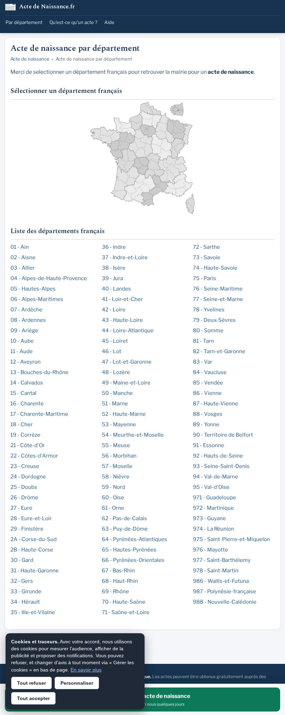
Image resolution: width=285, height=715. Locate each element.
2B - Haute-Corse (31, 550)
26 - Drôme (24, 497)
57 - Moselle (117, 466)
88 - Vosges (207, 414)
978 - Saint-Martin (215, 570)
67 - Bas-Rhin (118, 570)
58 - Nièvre (115, 477)
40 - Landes (116, 289)
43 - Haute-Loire (122, 320)
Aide (109, 22)
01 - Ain (19, 247)
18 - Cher (21, 424)
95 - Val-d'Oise (211, 487)
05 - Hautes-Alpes (33, 289)
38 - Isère (113, 268)
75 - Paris (204, 278)
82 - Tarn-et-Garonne (219, 351)
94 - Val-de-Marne (215, 477)
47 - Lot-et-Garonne (127, 362)
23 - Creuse (24, 466)
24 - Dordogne (28, 477)
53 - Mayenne (119, 424)
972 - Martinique (213, 508)
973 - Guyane (209, 518)
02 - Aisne (22, 257)
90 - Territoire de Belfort (223, 435)
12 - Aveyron (25, 362)
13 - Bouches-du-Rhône (39, 372)
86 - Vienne (207, 393)
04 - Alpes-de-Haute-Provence (48, 278)
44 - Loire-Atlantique (128, 330)
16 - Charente (27, 403)
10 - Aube (22, 341)
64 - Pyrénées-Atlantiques (134, 539)
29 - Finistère (26, 529)
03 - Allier (22, 268)
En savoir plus (86, 670)
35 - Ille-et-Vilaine (32, 612)
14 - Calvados (26, 383)
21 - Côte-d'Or (27, 445)
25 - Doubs (23, 487)
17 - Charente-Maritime (39, 414)
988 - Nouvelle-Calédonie (224, 602)
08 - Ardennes (28, 320)
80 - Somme (208, 330)
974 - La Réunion (213, 529)
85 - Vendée (208, 383)
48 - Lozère (116, 372)
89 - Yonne (206, 424)
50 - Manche (117, 393)
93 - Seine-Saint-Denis (221, 466)
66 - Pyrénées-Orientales (133, 560)
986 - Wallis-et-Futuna (221, 581)
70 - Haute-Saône (123, 602)
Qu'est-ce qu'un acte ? (73, 22)
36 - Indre (114, 247)
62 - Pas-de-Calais (124, 518)
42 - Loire (113, 310)
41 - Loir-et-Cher (122, 299)
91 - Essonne (208, 445)
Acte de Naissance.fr (47, 7)
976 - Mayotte (210, 550)
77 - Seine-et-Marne (218, 299)
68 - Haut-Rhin (120, 581)
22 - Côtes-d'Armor (34, 456)
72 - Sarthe (206, 247)
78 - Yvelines (209, 310)
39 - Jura (112, 278)
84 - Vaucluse (210, 372)
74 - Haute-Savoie (215, 268)
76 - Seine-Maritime (218, 289)
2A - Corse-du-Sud (33, 539)
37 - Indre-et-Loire (125, 257)
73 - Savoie (206, 257)
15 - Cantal (23, 393)
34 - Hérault (25, 602)
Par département (24, 22)
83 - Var (202, 362)
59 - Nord (113, 487)
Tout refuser (31, 683)
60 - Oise (113, 497)
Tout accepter (33, 698)
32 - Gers (21, 581)
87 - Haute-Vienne (215, 403)
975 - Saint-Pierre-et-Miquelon (231, 539)
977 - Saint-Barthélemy (222, 560)
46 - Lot (111, 351)
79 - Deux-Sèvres (214, 320)
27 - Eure (21, 508)
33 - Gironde (25, 591)
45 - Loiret (115, 341)
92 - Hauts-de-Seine (218, 456)
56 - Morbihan (119, 456)
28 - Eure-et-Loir (31, 518)
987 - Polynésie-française (224, 591)
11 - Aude (21, 351)
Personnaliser (76, 683)
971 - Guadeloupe (214, 497)
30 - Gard (21, 560)
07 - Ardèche (26, 310)
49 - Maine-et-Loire (126, 383)
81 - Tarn (203, 341)
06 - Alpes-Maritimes (36, 299)
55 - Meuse (116, 445)
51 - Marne (115, 403)
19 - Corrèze (25, 435)
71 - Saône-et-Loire (125, 612)
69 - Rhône (115, 591)
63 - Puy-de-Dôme (125, 529)
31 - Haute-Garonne (34, 570)
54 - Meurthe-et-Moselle (133, 435)
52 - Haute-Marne (124, 414)
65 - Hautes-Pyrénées (129, 550)
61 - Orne (113, 508)
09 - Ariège (24, 330)
